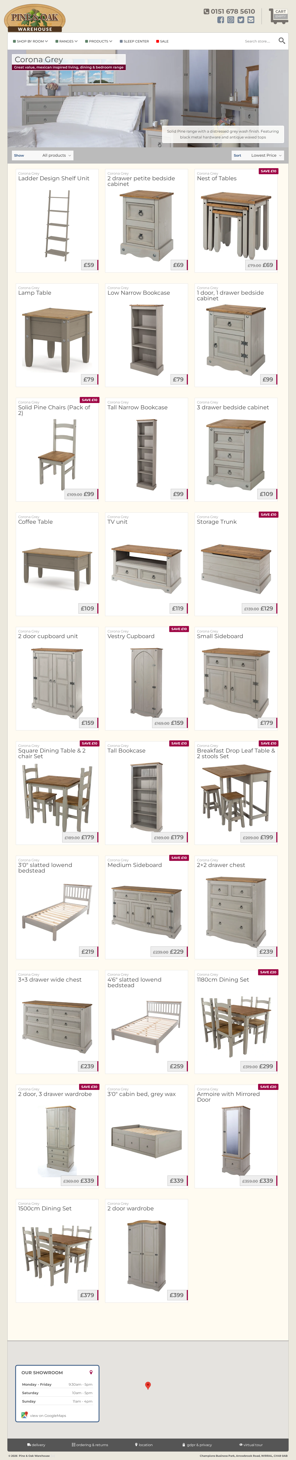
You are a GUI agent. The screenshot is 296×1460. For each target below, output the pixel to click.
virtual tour (253, 1445)
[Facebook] (220, 20)
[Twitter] (240, 20)
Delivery (38, 1445)
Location (145, 1445)
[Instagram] (230, 20)
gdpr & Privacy (199, 1445)
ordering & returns (91, 1445)
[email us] (250, 20)
